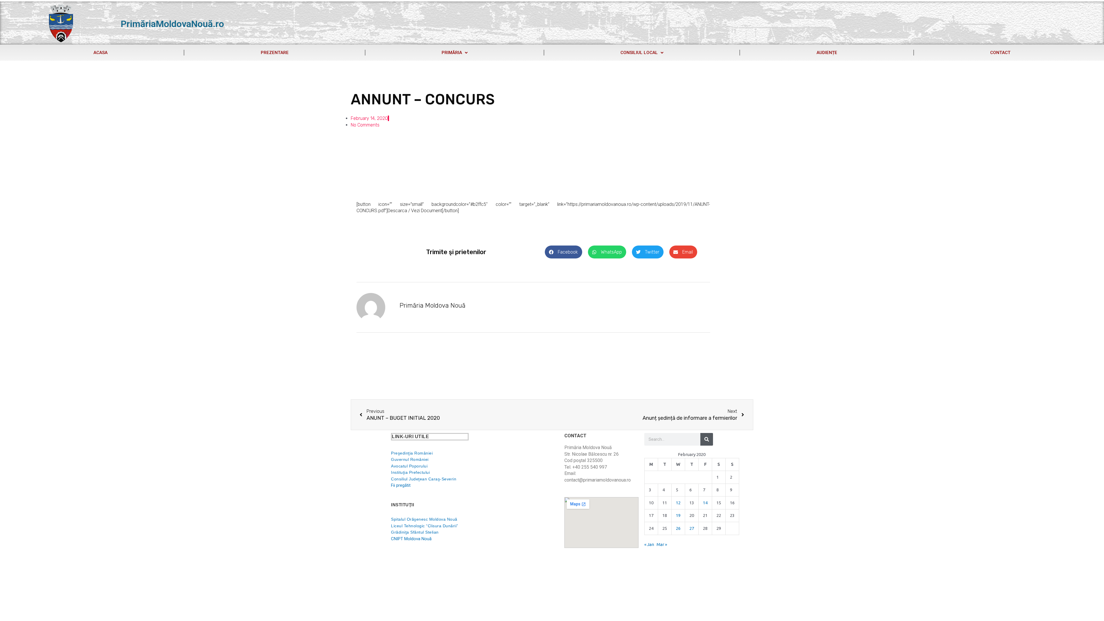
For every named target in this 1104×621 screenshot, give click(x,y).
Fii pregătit (401, 485)
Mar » (662, 544)
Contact (1000, 52)
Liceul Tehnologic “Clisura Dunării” (424, 526)
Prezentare (275, 52)
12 (678, 502)
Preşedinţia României (412, 453)
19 (678, 515)
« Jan (649, 544)
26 (678, 528)
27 (691, 528)
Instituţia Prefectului (410, 472)
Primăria (452, 52)
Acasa (100, 52)
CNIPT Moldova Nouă (411, 538)
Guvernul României (410, 459)
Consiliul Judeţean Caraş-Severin (423, 479)
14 (705, 502)
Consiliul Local (639, 52)
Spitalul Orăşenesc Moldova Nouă (424, 519)
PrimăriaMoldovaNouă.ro (172, 23)
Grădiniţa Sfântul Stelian (415, 532)
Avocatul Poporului (409, 466)
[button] (563, 252)
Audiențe (826, 52)
